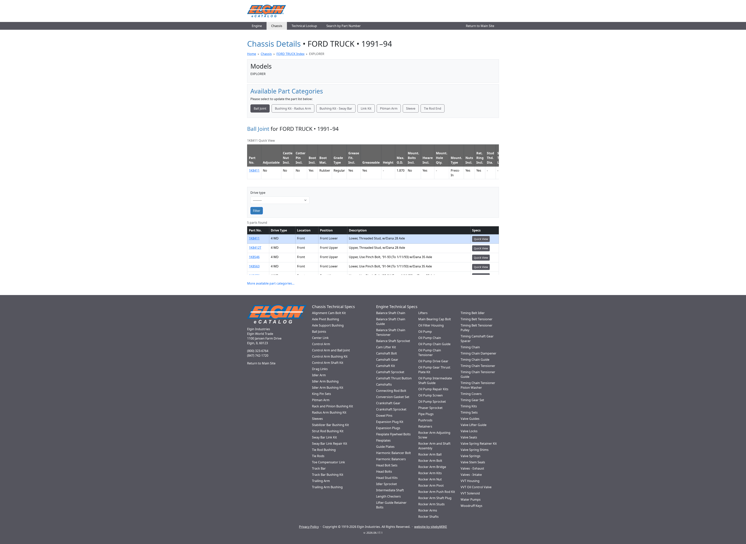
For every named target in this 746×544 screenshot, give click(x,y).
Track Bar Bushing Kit (327, 474)
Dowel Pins (384, 415)
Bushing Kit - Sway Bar (336, 108)
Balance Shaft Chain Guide (390, 321)
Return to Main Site (480, 26)
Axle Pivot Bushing (325, 319)
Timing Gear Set (472, 400)
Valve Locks (469, 431)
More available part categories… (271, 283)
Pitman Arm (388, 108)
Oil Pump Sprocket (432, 401)
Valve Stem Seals (473, 462)
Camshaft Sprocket (390, 372)
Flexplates (383, 440)
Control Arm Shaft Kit (327, 363)
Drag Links (320, 369)
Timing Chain (470, 347)
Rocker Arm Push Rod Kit (436, 492)
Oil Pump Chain (429, 338)
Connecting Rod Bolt (391, 391)
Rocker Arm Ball (430, 454)
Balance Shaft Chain (390, 313)
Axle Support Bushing (328, 325)
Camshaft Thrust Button (394, 378)
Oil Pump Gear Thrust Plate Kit (434, 369)
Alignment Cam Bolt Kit (329, 313)
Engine (257, 26)
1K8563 (254, 266)
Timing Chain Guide (475, 359)
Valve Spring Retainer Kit (479, 443)
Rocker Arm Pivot (431, 485)
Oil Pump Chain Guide (434, 344)
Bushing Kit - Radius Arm (293, 108)
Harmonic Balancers (391, 459)
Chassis (276, 26)
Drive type (257, 192)
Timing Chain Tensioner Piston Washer (478, 385)
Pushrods (425, 420)
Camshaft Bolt (386, 353)
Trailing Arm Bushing (327, 487)
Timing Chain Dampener (478, 353)
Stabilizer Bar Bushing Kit (330, 425)
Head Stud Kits (387, 478)
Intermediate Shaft (390, 490)
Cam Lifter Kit (386, 347)
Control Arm (321, 344)
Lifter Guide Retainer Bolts (391, 504)
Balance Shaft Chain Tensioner (390, 332)
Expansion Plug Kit (389, 422)
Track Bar (319, 468)
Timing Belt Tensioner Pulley (476, 327)
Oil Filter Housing (431, 325)
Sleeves (317, 419)
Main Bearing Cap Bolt (434, 319)
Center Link (320, 338)
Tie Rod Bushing (324, 450)
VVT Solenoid (470, 493)
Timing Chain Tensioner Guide (478, 374)
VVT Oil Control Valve (476, 487)
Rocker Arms (427, 510)
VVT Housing (470, 481)
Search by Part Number (343, 26)
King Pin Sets (321, 394)
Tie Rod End (432, 108)
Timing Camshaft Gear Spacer (477, 338)
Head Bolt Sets (386, 465)
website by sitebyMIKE (430, 527)
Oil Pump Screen (430, 395)
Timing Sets (469, 412)
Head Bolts (384, 471)
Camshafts (384, 384)
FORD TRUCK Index (290, 54)
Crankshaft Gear (388, 403)
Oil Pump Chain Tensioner (429, 352)
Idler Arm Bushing (325, 381)
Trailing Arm (321, 481)
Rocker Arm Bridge (432, 467)
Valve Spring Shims (475, 450)
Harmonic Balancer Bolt (393, 453)
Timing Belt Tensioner (476, 319)
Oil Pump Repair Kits (433, 389)
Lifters (423, 313)
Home (251, 54)
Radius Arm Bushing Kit (329, 412)
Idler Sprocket (386, 484)
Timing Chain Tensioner (478, 366)
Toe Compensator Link (328, 462)
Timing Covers (471, 394)
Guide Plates (385, 446)
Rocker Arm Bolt (430, 460)
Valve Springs (470, 456)
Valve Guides (470, 419)
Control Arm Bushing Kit (330, 356)
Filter (256, 211)
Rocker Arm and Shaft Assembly (434, 445)
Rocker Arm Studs (431, 504)
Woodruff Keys (471, 506)
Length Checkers (388, 496)
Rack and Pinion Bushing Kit (332, 406)
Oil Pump (425, 331)
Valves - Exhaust (472, 468)
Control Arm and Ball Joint (331, 350)
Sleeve (410, 108)
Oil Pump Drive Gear (433, 361)
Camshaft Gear (387, 359)
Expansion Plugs (388, 428)
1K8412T (255, 247)
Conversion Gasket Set (392, 397)
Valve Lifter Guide (473, 425)
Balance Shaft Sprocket (393, 341)
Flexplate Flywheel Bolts (393, 434)
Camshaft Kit (385, 366)
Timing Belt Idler (473, 313)
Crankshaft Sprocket (391, 409)
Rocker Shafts (428, 516)
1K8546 (254, 257)
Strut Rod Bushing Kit (327, 431)
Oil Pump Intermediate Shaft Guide (435, 380)
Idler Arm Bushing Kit (327, 387)
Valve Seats (469, 437)
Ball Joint (260, 108)
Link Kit (366, 108)
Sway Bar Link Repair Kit (329, 443)
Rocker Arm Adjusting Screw (434, 434)
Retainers (425, 426)
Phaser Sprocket (430, 408)
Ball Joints (319, 331)
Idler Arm (319, 375)
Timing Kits (469, 406)
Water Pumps (471, 499)
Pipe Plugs (426, 414)
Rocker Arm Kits (430, 473)
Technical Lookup (304, 26)
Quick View (481, 239)
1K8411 (254, 170)
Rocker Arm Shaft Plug (434, 498)
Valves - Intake (471, 474)
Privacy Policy (309, 527)
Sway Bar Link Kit (324, 437)
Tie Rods (318, 456)
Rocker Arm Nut (430, 479)
